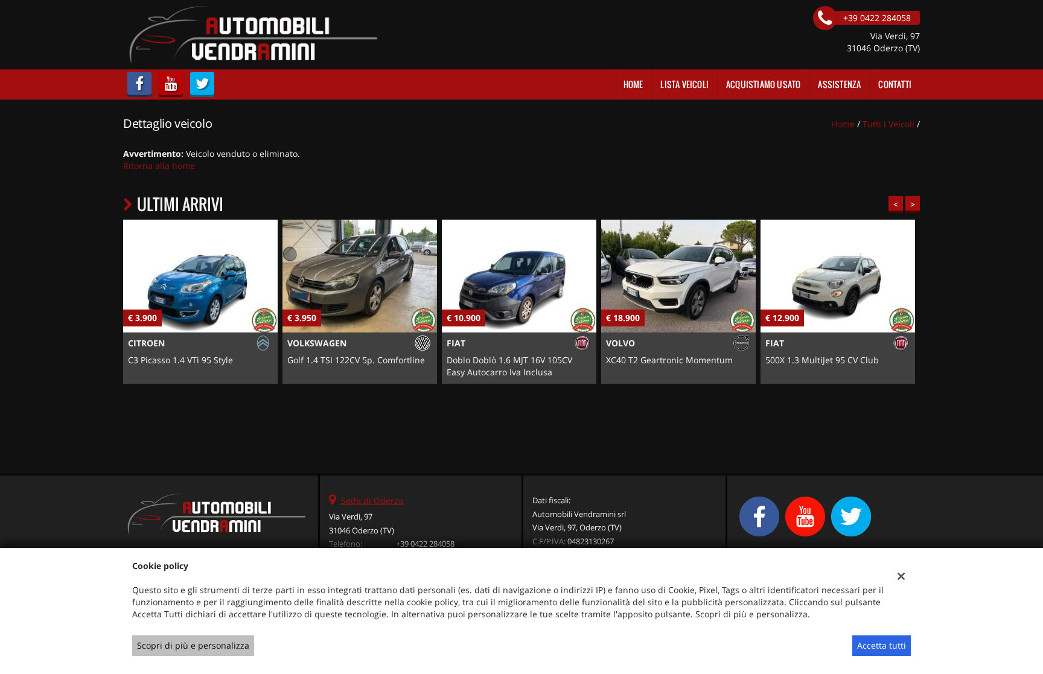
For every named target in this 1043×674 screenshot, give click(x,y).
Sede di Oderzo (372, 500)
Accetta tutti (881, 645)
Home (633, 84)
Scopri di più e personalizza (193, 645)
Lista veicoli (684, 84)
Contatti (894, 84)
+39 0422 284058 (425, 543)
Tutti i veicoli (888, 124)
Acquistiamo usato (763, 84)
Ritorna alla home (159, 165)
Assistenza (839, 84)
